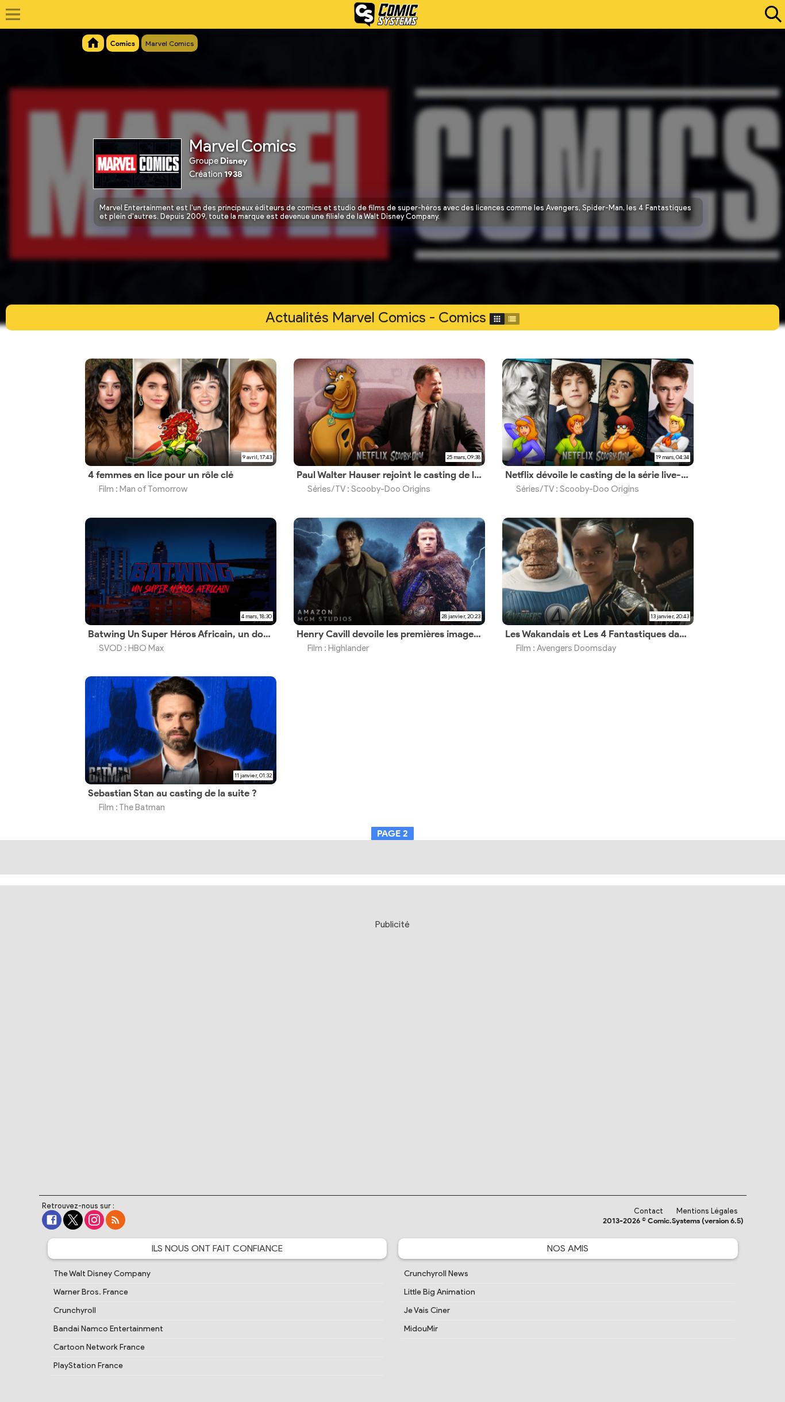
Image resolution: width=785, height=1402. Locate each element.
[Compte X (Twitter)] (73, 1220)
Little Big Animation (439, 1292)
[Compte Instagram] (94, 1220)
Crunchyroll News (436, 1273)
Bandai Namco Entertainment (108, 1329)
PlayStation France (88, 1365)
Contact (648, 1211)
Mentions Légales (707, 1211)
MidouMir (421, 1329)
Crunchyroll (74, 1310)
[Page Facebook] (51, 1220)
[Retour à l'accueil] (386, 14)
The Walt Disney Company (102, 1273)
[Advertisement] (392, 1046)
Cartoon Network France (99, 1347)
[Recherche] (770, 14)
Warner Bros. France (90, 1292)
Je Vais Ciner (427, 1310)
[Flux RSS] (115, 1220)
